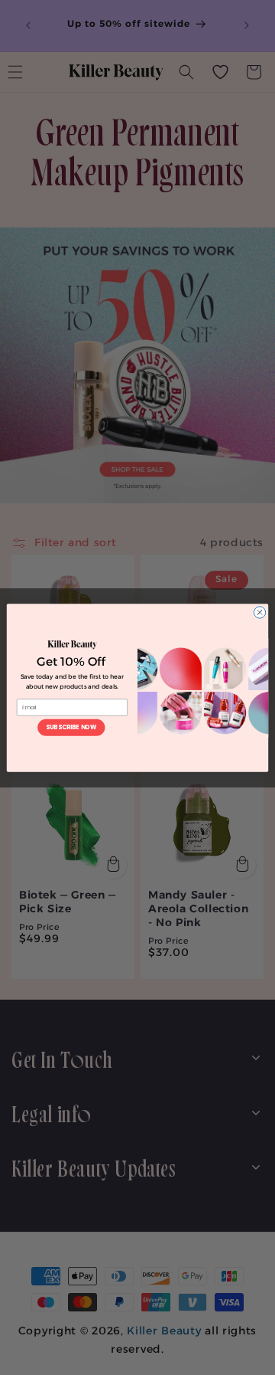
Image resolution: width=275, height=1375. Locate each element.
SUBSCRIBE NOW (71, 726)
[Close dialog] (259, 611)
